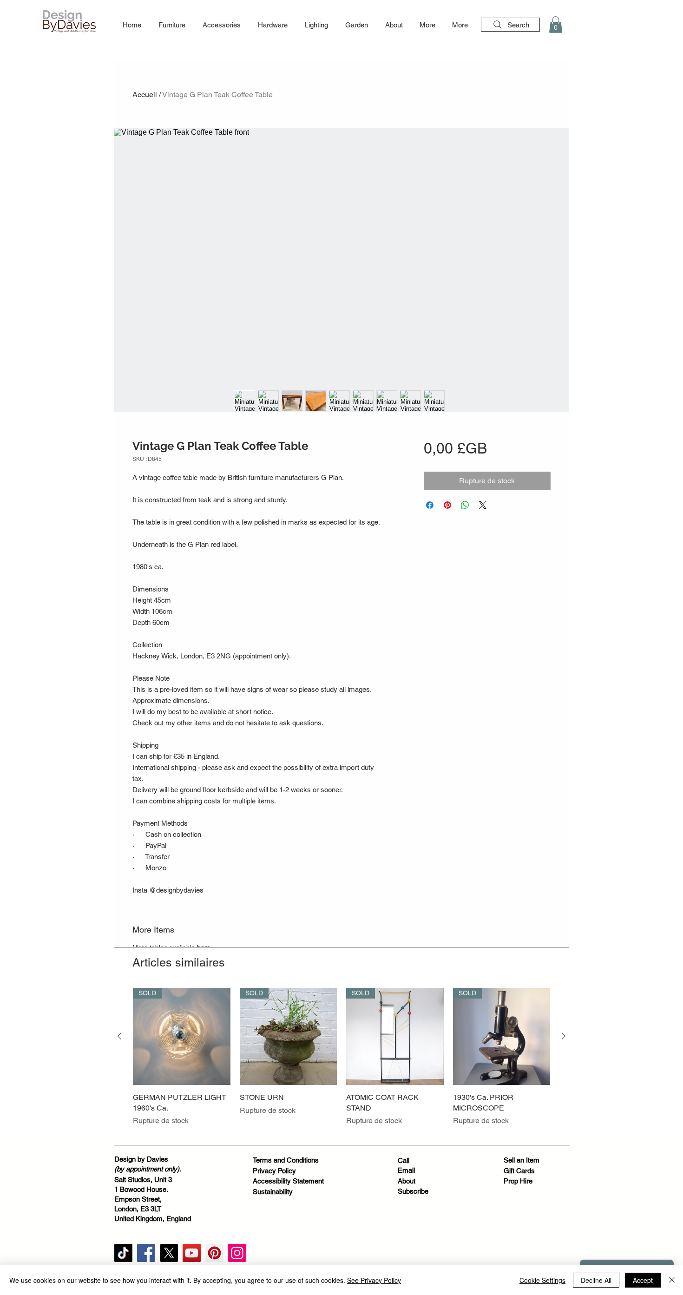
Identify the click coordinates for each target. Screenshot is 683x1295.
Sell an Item (521, 1160)
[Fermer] (671, 1280)
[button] (172, 25)
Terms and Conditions (286, 1160)
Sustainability (273, 1192)
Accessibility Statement (288, 1181)
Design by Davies (141, 1159)
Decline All (596, 1280)
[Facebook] (146, 1253)
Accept (643, 1280)
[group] (341, 1062)
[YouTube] (192, 1253)
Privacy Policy (274, 1171)
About (406, 1181)
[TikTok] (123, 1253)
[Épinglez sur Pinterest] (447, 505)
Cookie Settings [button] (542, 1280)
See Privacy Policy (374, 1280)
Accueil (144, 94)
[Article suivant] (563, 1036)
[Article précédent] (119, 1036)
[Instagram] (237, 1253)
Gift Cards (519, 1171)
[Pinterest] (214, 1253)
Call (403, 1160)
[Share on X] (482, 505)
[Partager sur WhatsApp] (465, 505)
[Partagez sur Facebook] (429, 505)
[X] (169, 1253)
